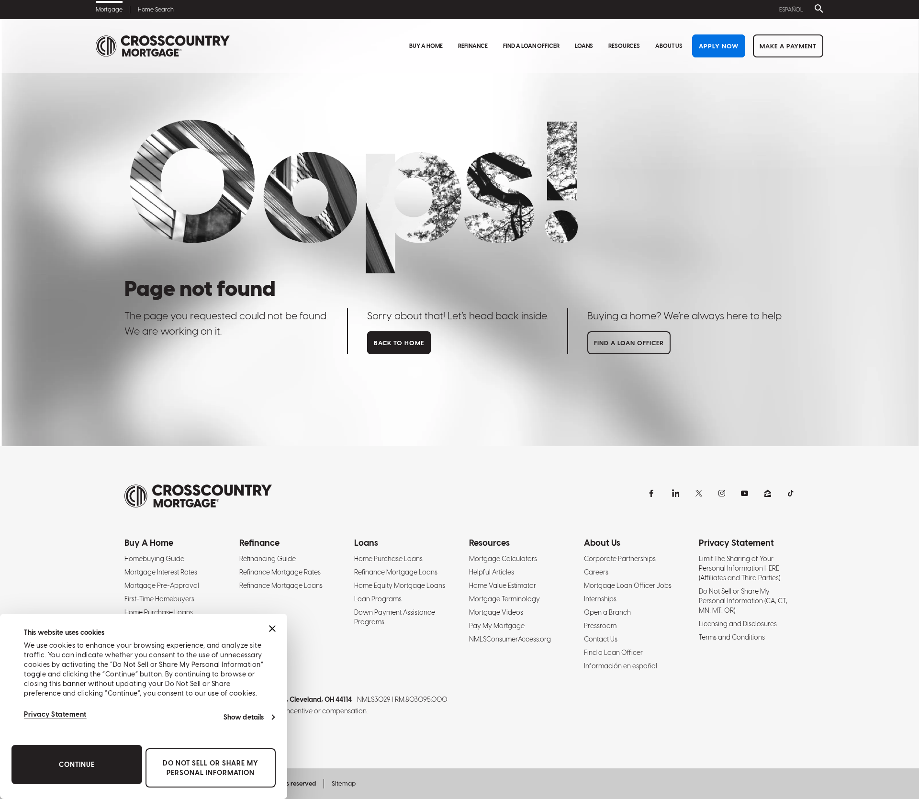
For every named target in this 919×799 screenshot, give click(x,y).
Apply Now (719, 46)
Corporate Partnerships (620, 559)
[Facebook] (653, 493)
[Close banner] (272, 628)
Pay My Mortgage (497, 626)
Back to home (399, 343)
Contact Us (600, 639)
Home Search (156, 9)
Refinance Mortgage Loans (281, 585)
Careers (596, 572)
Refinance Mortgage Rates (280, 572)
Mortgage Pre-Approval (161, 585)
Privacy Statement (55, 714)
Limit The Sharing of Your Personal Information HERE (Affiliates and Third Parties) (739, 568)
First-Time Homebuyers (159, 599)
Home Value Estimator (502, 585)
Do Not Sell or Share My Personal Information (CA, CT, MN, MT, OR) (743, 600)
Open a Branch (607, 612)
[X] (699, 493)
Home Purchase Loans (158, 612)
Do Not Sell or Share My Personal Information (210, 767)
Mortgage (109, 9)
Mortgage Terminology (504, 599)
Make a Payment (788, 46)
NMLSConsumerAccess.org (510, 639)
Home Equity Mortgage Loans (399, 585)
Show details (244, 717)
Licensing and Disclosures (738, 624)
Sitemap (344, 783)
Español (791, 9)
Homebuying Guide (154, 559)
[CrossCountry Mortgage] (163, 46)
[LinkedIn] (676, 493)
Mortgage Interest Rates (160, 572)
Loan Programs (378, 599)
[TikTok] (791, 493)
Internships (600, 599)
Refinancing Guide (267, 559)
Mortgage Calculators (503, 559)
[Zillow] (768, 493)
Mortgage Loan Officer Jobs (628, 585)
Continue (77, 764)
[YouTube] (745, 493)
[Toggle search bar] (817, 9)
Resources (624, 46)
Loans (584, 46)
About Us (669, 46)
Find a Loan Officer (531, 46)
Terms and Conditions (732, 637)
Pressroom (600, 626)
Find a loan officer (629, 343)
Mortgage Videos (496, 612)
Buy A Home (426, 46)
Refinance (473, 46)
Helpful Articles (491, 572)
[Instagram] (722, 493)
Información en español (620, 666)
